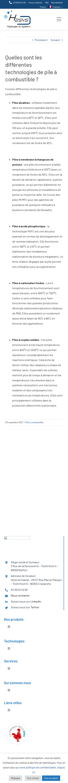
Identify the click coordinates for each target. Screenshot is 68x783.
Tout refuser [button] (33, 778)
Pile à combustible (34, 422)
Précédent (41, 40)
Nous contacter (20, 595)
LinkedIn (36, 601)
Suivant (55, 40)
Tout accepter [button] (51, 778)
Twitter (35, 607)
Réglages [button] (15, 778)
